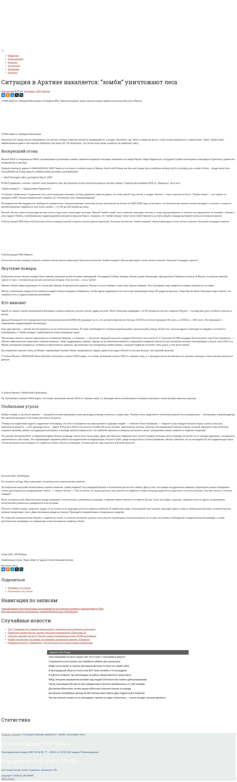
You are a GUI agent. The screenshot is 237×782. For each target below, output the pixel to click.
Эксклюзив (13, 69)
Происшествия (15, 59)
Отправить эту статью (19, 588)
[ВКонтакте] (3, 95)
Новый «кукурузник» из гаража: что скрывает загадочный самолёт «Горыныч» (49, 639)
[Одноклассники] (8, 95)
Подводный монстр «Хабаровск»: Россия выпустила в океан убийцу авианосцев (50, 643)
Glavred (46, 91)
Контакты (12, 72)
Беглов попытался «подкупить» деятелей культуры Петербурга (39, 611)
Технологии (14, 65)
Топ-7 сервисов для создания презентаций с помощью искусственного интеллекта (51, 629)
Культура (12, 62)
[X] (17, 95)
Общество (13, 55)
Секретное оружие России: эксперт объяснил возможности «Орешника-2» (47, 632)
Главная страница (10, 734)
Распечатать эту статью (20, 591)
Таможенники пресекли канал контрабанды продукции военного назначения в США (52, 608)
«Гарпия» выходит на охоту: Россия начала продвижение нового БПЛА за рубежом (52, 636)
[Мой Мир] (12, 95)
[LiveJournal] (21, 95)
